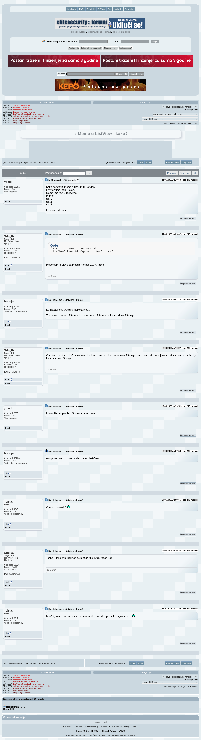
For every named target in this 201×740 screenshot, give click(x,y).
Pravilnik (91, 9)
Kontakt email (100, 722)
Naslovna (71, 9)
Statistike (129, 9)
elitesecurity (78, 32)
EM (120, 731)
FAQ (81, 9)
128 (189, 123)
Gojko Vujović (100, 726)
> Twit (148, 162)
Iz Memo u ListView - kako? (42, 162)
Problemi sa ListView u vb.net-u (27, 118)
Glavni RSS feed (84, 731)
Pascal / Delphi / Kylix (18, 162)
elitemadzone (94, 32)
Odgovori (186, 162)
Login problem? (125, 48)
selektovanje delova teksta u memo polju (31, 116)
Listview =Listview (21, 107)
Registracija (74, 48)
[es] (4, 162)
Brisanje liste (191, 109)
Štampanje (185, 173)
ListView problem (20, 120)
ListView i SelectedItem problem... (28, 114)
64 (185, 123)
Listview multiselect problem (25, 112)
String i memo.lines (21, 105)
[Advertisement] (100, 149)
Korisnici (118, 9)
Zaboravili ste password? (91, 48)
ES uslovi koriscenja (72, 726)
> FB (140, 162)
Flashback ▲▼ (110, 48)
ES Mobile (124, 32)
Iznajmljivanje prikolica (124, 735)
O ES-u (101, 9)
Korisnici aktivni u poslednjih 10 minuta (23, 699)
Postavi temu (172, 162)
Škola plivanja (107, 735)
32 (182, 123)
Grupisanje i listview (22, 123)
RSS (115, 32)
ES (123, 731)
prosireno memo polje (22, 110)
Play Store (51, 276)
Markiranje (172, 173)
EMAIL (108, 32)
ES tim (134, 726)
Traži (89, 173)
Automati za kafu (73, 735)
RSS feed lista (101, 731)
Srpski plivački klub (91, 735)
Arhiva (113, 731)
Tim (109, 9)
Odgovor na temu (188, 218)
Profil (7, 202)
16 (178, 123)
